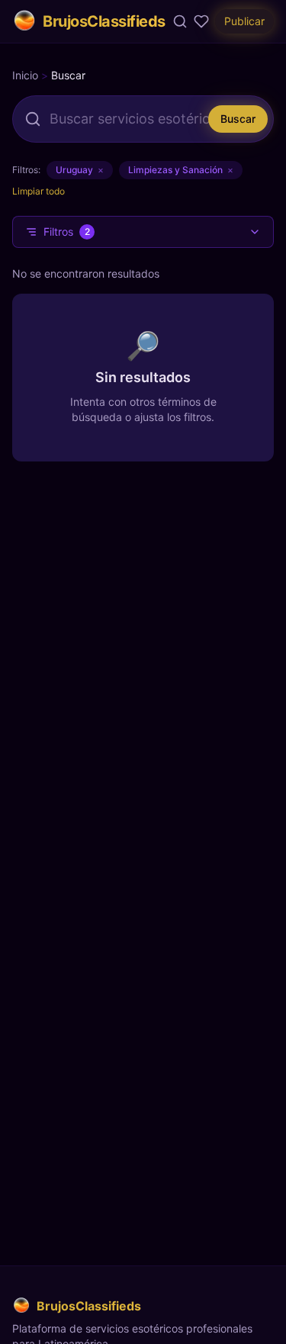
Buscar (237, 118)
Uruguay (80, 169)
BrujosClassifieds (104, 21)
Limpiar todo (38, 191)
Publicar (244, 20)
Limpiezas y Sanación (180, 169)
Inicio (25, 75)
